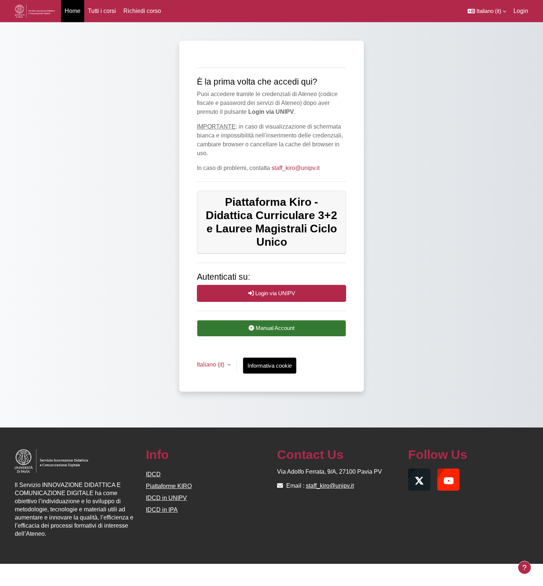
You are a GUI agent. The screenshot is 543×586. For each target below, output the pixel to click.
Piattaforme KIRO (169, 486)
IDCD (153, 474)
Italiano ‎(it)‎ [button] (211, 364)
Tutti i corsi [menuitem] (102, 11)
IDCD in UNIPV (166, 498)
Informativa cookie (269, 365)
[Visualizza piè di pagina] (524, 567)
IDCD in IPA (162, 510)
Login (520, 11)
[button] (486, 11)
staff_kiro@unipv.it (296, 168)
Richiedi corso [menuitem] (142, 11)
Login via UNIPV (274, 293)
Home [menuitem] (73, 11)
